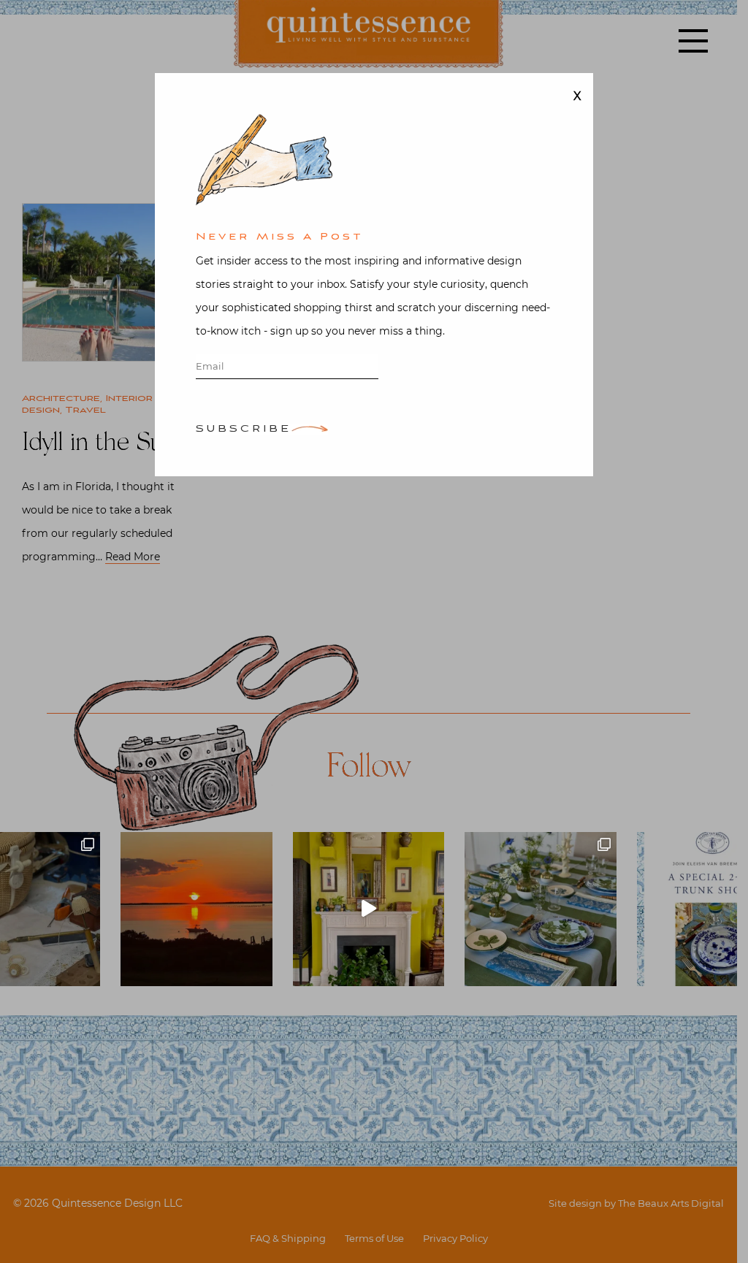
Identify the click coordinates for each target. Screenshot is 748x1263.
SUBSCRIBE (243, 429)
